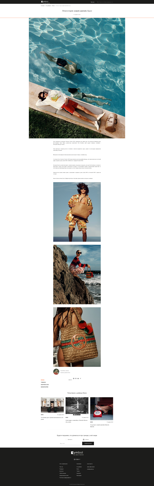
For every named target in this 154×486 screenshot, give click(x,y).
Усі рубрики (48, 5)
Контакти (61, 471)
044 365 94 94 (90, 467)
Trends (43, 382)
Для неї (87, 439)
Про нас (61, 466)
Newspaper (44, 387)
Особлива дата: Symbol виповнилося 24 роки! (52, 418)
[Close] (98, 2)
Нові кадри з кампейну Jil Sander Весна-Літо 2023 (77, 421)
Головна (42, 5)
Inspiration (45, 384)
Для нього (70, 439)
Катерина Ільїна (64, 370)
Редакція (61, 469)
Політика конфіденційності (65, 477)
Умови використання (64, 475)
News (53, 5)
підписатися (88, 443)
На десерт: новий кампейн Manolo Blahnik (99, 425)
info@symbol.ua (90, 469)
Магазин (92, 2)
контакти (89, 463)
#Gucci (70, 379)
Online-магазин (63, 473)
